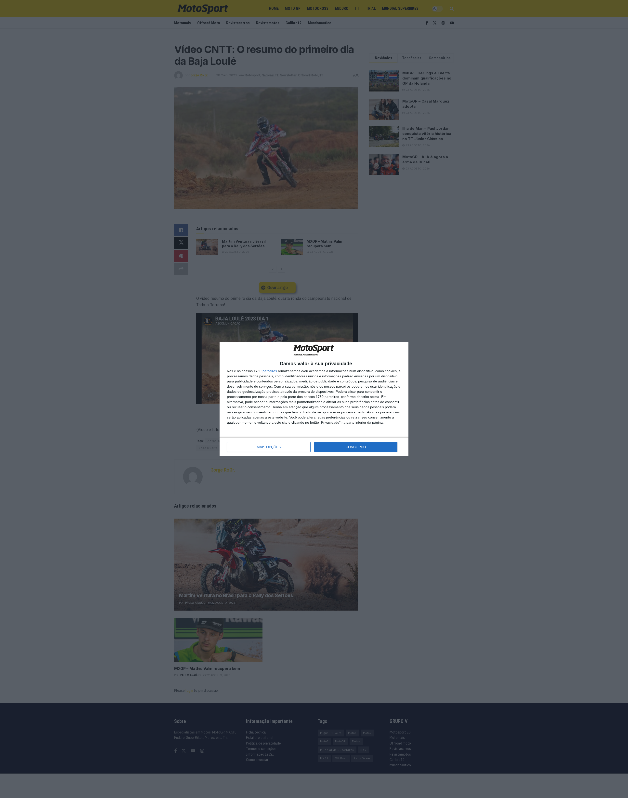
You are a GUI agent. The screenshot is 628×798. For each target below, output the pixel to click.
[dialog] (314, 399)
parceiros (269, 371)
